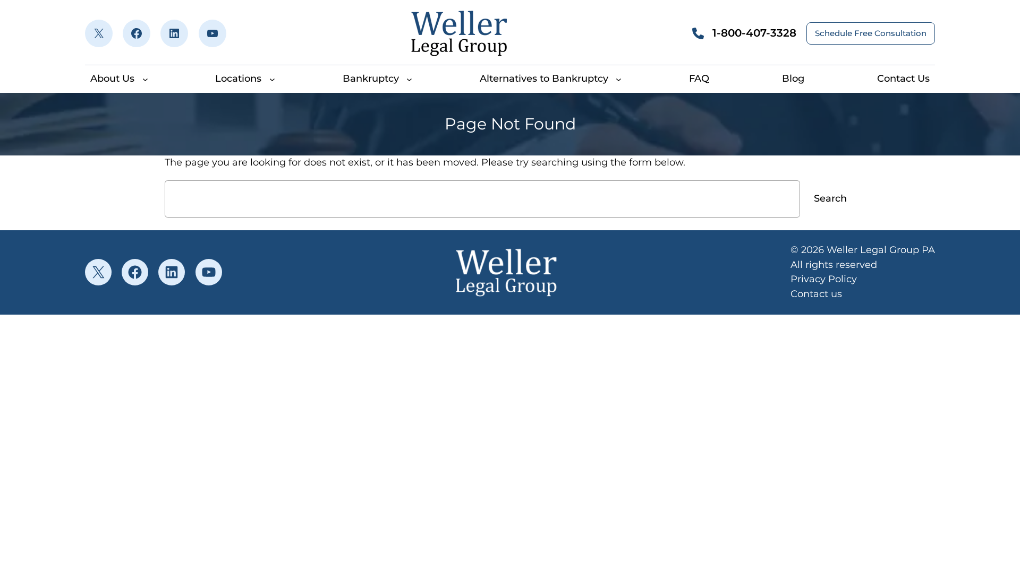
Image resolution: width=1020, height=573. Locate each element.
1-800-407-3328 (754, 33)
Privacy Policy (823, 279)
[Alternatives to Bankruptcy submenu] (619, 79)
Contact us (816, 294)
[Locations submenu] (272, 79)
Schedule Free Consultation (870, 33)
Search (830, 198)
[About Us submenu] (145, 79)
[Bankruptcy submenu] (409, 79)
